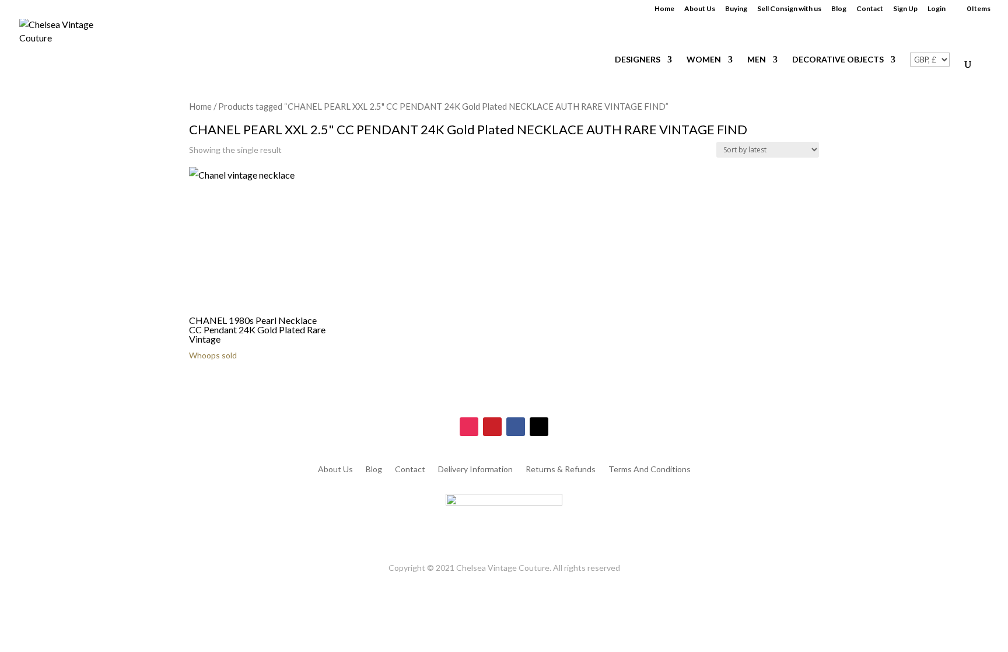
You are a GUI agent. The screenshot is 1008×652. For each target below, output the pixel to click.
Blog (838, 9)
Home (664, 9)
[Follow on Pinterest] (492, 426)
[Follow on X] (539, 426)
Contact (869, 9)
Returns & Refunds (561, 469)
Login (937, 9)
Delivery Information (475, 469)
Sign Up (905, 9)
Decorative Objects (838, 59)
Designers (637, 59)
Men (756, 59)
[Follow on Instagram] (469, 426)
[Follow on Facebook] (515, 426)
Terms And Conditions (649, 469)
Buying (736, 9)
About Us (699, 9)
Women (704, 59)
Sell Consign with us (789, 9)
